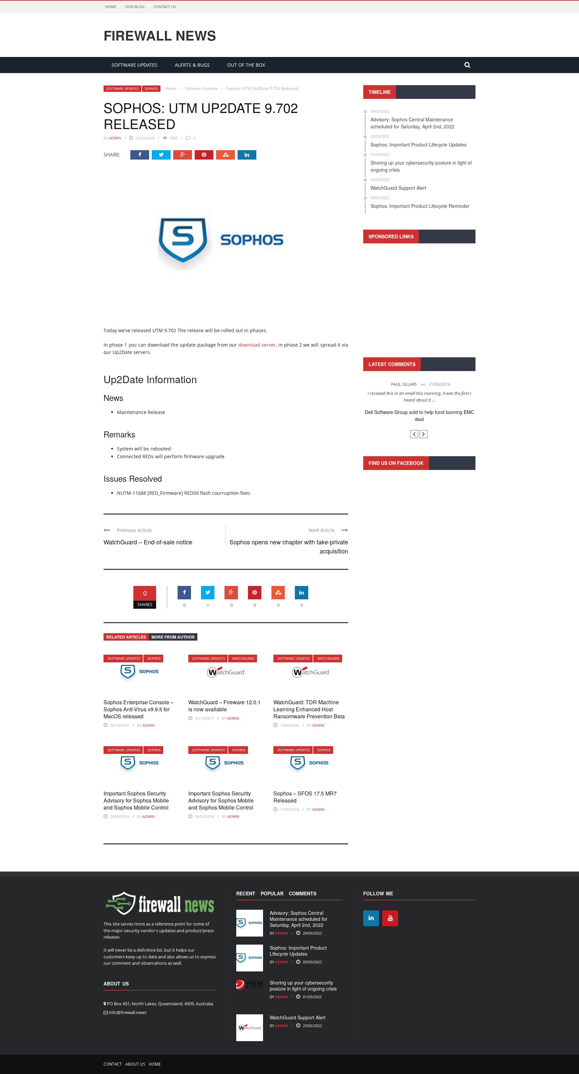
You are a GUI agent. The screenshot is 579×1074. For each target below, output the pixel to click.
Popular (272, 893)
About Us (135, 1064)
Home (110, 6)
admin (115, 137)
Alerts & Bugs (192, 65)
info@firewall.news (127, 1012)
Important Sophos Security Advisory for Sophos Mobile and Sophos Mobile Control (136, 800)
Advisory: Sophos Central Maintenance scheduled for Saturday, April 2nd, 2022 (298, 918)
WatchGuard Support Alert (297, 1017)
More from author (173, 637)
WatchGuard (243, 658)
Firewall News (160, 35)
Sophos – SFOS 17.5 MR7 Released (305, 796)
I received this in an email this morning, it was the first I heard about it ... (419, 396)
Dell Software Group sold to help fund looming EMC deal (419, 415)
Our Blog (134, 6)
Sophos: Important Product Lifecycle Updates (298, 950)
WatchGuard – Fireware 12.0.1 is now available (224, 705)
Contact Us (164, 6)
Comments (302, 893)
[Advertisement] (419, 299)
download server (257, 345)
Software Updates (134, 65)
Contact (113, 1064)
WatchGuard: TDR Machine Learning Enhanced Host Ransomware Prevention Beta (309, 709)
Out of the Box (246, 65)
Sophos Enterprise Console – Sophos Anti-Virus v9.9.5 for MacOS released (139, 709)
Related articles (126, 637)
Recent (245, 893)
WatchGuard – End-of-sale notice (148, 541)
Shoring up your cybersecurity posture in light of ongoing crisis (303, 985)
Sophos (151, 88)
